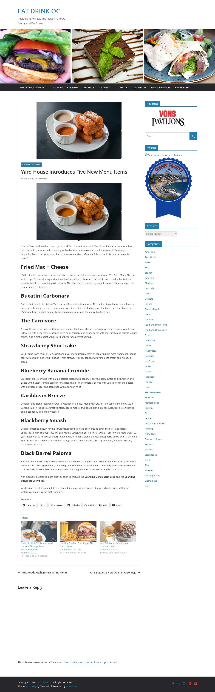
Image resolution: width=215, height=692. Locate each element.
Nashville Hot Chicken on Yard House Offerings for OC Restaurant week (37, 546)
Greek (148, 345)
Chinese (149, 283)
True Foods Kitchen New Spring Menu (44, 572)
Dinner (148, 303)
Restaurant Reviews (32, 87)
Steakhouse (151, 454)
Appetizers (150, 257)
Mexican (149, 397)
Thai (147, 465)
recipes (149, 418)
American (150, 251)
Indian (148, 366)
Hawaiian (150, 355)
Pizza (147, 413)
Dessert (149, 298)
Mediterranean (153, 392)
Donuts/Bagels (152, 309)
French (148, 335)
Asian (148, 262)
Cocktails (149, 288)
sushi (147, 459)
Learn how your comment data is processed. (90, 662)
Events (148, 314)
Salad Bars (150, 433)
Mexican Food (152, 402)
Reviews (149, 428)
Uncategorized (152, 475)
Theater (149, 470)
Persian (149, 407)
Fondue (149, 319)
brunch (149, 272)
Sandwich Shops (153, 439)
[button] (46, 87)
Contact (124, 87)
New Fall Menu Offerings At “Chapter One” (114, 545)
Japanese (149, 376)
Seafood (149, 444)
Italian (148, 371)
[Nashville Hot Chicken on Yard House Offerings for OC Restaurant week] (39, 531)
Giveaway (150, 340)
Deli (147, 293)
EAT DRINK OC (39, 11)
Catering (104, 87)
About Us (89, 87)
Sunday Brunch (160, 87)
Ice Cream (150, 361)
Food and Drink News (66, 87)
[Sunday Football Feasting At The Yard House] (78, 531)
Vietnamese (151, 480)
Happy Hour (182, 87)
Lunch (148, 387)
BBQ (147, 267)
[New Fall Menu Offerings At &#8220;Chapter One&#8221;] (118, 531)
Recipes (138, 87)
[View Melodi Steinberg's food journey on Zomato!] (163, 155)
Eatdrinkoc (42, 178)
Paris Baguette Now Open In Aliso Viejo (112, 572)
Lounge (149, 381)
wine (147, 485)
